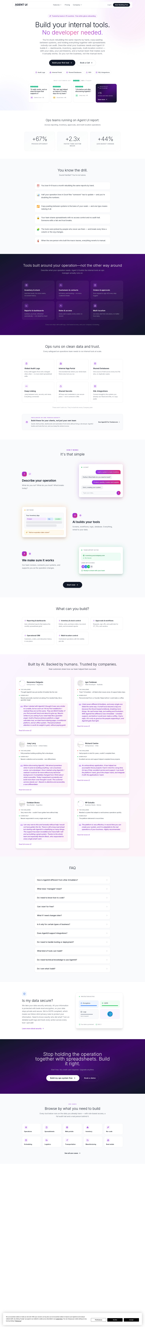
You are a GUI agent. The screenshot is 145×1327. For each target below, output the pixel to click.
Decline (115, 1320)
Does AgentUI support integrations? (52, 933)
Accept (131, 1320)
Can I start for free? (45, 907)
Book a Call (85, 63)
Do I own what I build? (46, 969)
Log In (109, 5)
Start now (71, 585)
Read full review (24, 730)
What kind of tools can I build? (49, 951)
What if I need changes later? (49, 915)
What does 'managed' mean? (49, 889)
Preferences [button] (18, 1321)
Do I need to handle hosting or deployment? (55, 942)
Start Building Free (121, 5)
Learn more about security (32, 1028)
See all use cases (71, 1153)
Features (56, 5)
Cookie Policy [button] (59, 1319)
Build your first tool (60, 63)
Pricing (67, 5)
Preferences (98, 1320)
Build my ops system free (61, 1078)
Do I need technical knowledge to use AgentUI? (57, 960)
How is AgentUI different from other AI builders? (57, 880)
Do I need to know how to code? (51, 898)
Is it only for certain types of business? (53, 924)
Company (76, 5)
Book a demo (90, 1078)
